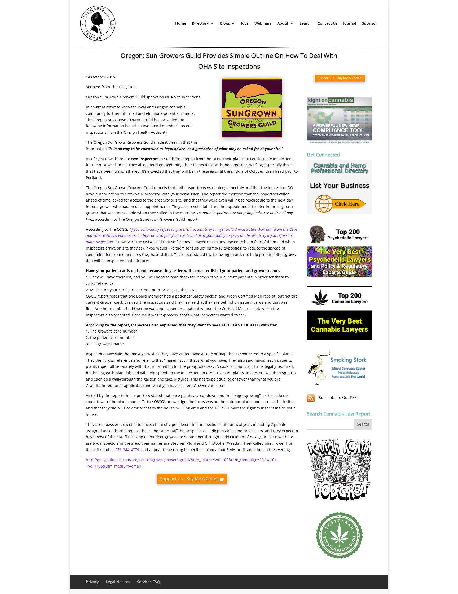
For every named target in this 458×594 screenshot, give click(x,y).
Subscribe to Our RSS (338, 397)
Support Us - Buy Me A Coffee (189, 479)
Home (180, 23)
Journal (349, 23)
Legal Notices (118, 581)
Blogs (225, 23)
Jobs (245, 23)
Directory (200, 23)
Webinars (262, 23)
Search (306, 23)
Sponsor (369, 23)
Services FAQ (148, 581)
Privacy (92, 581)
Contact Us (327, 23)
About (282, 23)
